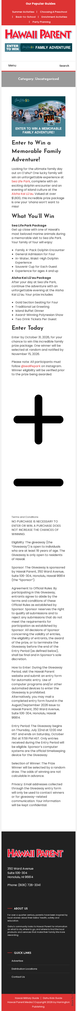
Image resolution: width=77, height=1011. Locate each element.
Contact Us (18, 977)
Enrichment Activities (54, 17)
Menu (12, 65)
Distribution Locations (24, 969)
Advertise (17, 961)
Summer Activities (23, 12)
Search (64, 66)
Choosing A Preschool (53, 12)
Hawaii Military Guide (27, 998)
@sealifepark (31, 366)
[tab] (38, 598)
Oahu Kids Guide (52, 998)
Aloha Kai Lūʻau (22, 194)
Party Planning (41, 22)
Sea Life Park (21, 181)
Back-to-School (26, 17)
